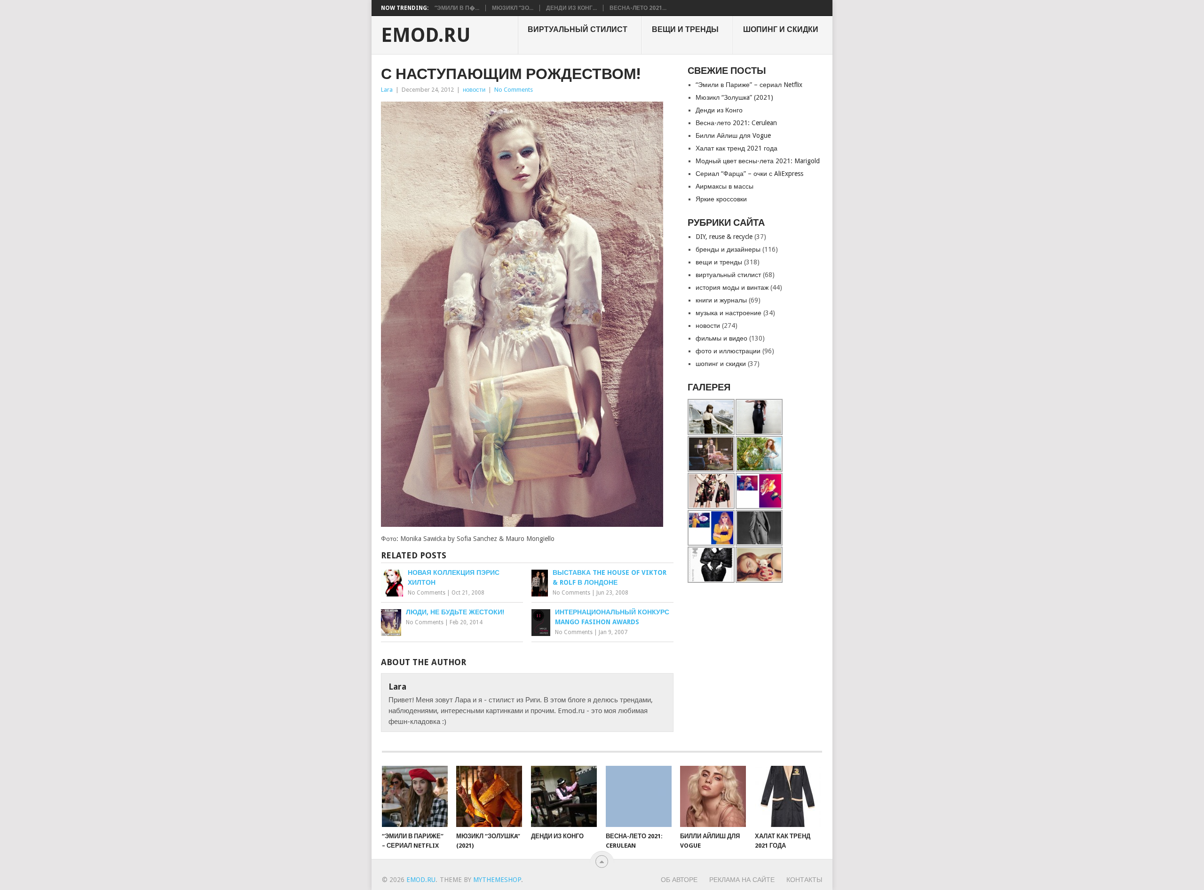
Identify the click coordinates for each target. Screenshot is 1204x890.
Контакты (804, 879)
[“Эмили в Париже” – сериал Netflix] (415, 796)
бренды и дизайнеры (728, 249)
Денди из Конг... (571, 8)
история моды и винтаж (732, 287)
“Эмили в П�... (457, 8)
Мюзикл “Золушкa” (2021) (734, 97)
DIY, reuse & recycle (724, 236)
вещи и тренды (685, 29)
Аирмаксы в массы (724, 186)
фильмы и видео (721, 338)
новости (474, 89)
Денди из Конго (719, 110)
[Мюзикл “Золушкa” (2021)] (489, 796)
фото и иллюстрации (728, 351)
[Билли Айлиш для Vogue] (713, 796)
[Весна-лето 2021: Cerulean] (639, 796)
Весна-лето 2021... (638, 8)
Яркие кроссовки (721, 199)
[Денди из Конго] (564, 796)
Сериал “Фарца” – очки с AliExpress (749, 173)
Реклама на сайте (742, 879)
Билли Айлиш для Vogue (733, 135)
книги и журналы (721, 300)
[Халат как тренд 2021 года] (788, 796)
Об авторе (679, 879)
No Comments (513, 89)
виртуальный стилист (577, 29)
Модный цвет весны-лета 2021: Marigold (758, 161)
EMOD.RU (426, 35)
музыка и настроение (728, 313)
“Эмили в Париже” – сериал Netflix (749, 84)
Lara (387, 89)
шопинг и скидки (780, 29)
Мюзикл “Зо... (512, 8)
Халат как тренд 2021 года (736, 148)
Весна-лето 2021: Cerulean (736, 123)
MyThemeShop (497, 879)
